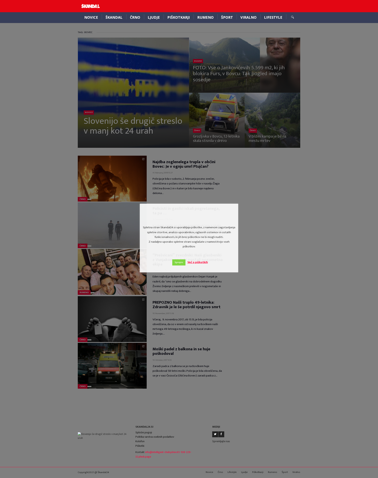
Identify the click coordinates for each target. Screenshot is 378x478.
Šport (227, 17)
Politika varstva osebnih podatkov (154, 437)
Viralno (248, 17)
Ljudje (154, 17)
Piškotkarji (178, 17)
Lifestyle (273, 17)
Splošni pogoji (143, 432)
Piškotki (139, 446)
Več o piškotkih (197, 262)
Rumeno (205, 17)
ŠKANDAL (114, 17)
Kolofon (140, 441)
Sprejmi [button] (179, 262)
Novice (91, 17)
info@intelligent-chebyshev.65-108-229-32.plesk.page (163, 454)
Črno (135, 17)
